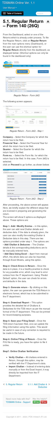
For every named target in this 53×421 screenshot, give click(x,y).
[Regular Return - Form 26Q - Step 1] (26, 117)
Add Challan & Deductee (37, 385)
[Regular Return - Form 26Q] (26, 76)
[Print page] (48, 21)
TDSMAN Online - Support (18, 402)
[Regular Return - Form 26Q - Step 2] (26, 182)
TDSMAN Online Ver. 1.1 (18, 2)
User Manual (9, 7)
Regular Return (14, 384)
